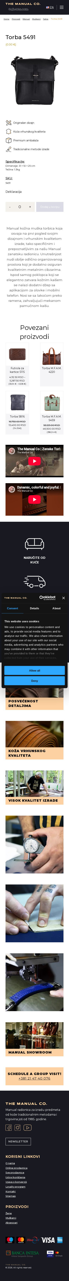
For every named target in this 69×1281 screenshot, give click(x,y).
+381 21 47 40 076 (34, 1078)
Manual (26, 19)
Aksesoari (11, 1222)
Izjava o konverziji (16, 1182)
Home (6, 19)
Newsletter (18, 1141)
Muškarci (36, 19)
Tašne (45, 19)
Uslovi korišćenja (15, 1177)
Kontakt (11, 1191)
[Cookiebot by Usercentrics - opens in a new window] (41, 598)
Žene (9, 1213)
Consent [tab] (12, 608)
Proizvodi (16, 19)
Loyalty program (15, 1186)
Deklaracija (14, 191)
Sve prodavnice (15, 1172)
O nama (10, 1163)
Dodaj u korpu (49, 207)
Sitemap (11, 1196)
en (52, 7)
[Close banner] (63, 598)
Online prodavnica (16, 1168)
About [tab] (56, 608)
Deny (34, 680)
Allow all (34, 670)
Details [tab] (34, 608)
